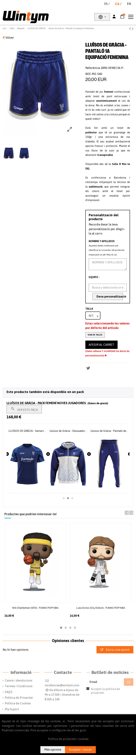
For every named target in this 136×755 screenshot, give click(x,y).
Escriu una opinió (117, 649)
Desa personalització (110, 296)
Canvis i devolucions (18, 680)
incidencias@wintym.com (62, 685)
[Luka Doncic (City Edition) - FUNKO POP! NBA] (100, 563)
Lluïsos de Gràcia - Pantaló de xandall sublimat (109, 430)
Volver (9, 37)
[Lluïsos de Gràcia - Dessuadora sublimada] (68, 463)
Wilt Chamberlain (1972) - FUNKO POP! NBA (35, 607)
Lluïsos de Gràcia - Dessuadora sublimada (68, 430)
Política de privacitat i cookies (68, 739)
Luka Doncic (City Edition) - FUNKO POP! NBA (100, 607)
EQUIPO (93, 277)
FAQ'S (8, 692)
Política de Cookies (18, 703)
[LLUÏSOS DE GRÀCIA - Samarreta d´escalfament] (27, 463)
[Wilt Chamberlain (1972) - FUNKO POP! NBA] (35, 563)
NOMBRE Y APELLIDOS (102, 241)
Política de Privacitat (19, 697)
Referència (92, 68)
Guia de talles (95, 335)
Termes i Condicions (18, 686)
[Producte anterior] (130, 28)
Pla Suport (12, 709)
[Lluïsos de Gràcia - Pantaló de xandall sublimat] (109, 463)
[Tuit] (88, 368)
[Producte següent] (132, 28)
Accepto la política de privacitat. (109, 692)
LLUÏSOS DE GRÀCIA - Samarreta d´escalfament (27, 430)
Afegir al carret (101, 344)
